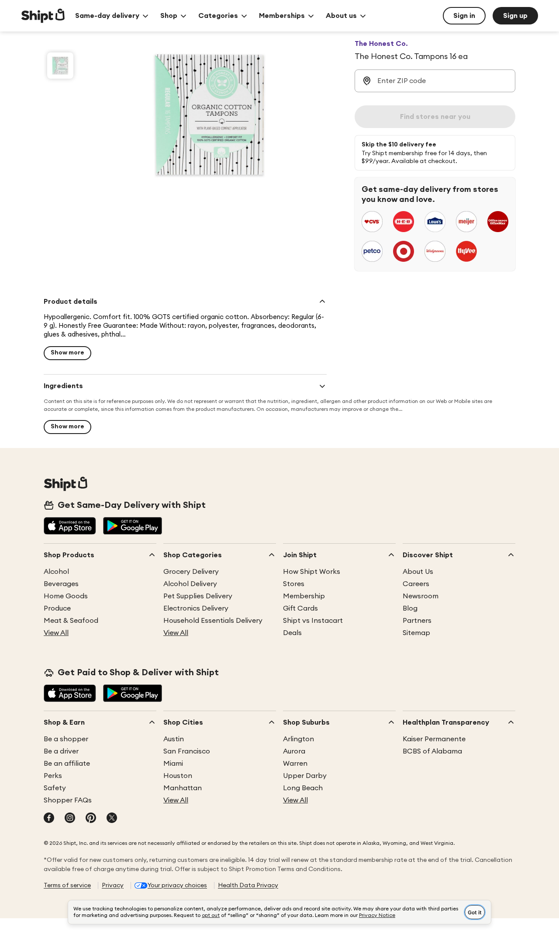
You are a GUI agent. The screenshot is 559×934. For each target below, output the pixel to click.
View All (56, 632)
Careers (416, 583)
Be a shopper (66, 739)
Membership (304, 596)
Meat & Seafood (71, 620)
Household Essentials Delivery (212, 620)
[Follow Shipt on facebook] (49, 818)
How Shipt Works (311, 571)
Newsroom (420, 596)
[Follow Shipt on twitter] (112, 818)
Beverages (61, 583)
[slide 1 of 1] (60, 65)
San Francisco (186, 751)
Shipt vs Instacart (313, 620)
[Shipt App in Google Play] (132, 526)
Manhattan (182, 788)
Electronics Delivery (195, 608)
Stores (293, 583)
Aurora (294, 751)
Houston (177, 775)
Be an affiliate (67, 763)
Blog (410, 608)
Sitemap (416, 632)
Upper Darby (305, 775)
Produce (57, 608)
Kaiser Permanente (434, 739)
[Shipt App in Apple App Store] (70, 526)
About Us (418, 571)
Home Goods (66, 596)
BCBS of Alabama (432, 751)
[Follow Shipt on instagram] (70, 818)
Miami (173, 763)
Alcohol (56, 571)
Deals (292, 632)
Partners (417, 620)
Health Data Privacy (248, 885)
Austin (173, 739)
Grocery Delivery (191, 571)
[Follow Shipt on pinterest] (91, 818)
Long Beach (303, 788)
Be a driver (61, 751)
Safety (55, 788)
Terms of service (67, 885)
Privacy (113, 885)
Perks (53, 775)
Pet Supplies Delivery (197, 596)
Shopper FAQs (68, 800)
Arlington (298, 739)
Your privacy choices (177, 885)
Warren (295, 763)
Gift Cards (300, 608)
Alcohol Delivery (190, 583)
